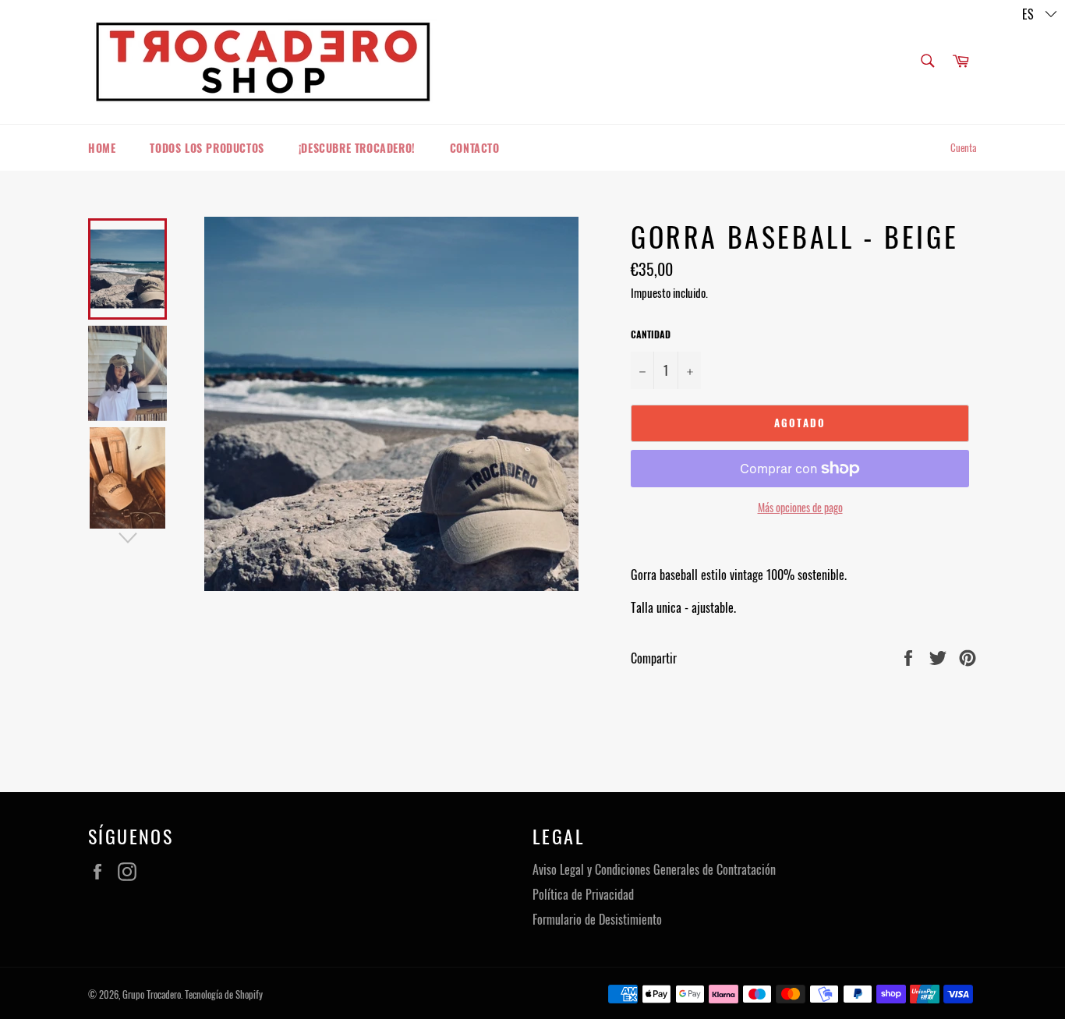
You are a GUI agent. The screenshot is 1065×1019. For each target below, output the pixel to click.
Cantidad (650, 334)
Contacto (475, 148)
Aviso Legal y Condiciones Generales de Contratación (654, 869)
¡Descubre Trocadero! (357, 148)
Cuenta (963, 147)
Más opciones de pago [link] (800, 507)
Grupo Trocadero (151, 994)
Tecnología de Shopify (224, 994)
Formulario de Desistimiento (597, 919)
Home (101, 148)
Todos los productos (207, 148)
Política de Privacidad (583, 894)
